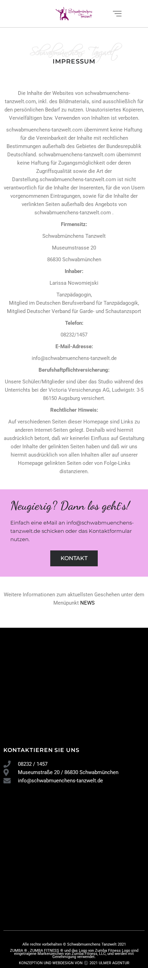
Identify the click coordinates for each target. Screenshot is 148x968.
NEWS (87, 603)
